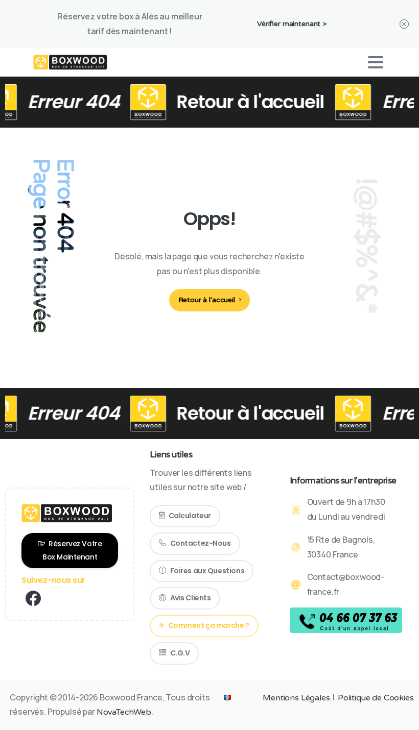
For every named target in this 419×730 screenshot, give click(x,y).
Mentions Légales (296, 698)
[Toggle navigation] (375, 62)
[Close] (404, 24)
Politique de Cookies (376, 698)
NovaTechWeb (124, 712)
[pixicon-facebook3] (33, 599)
